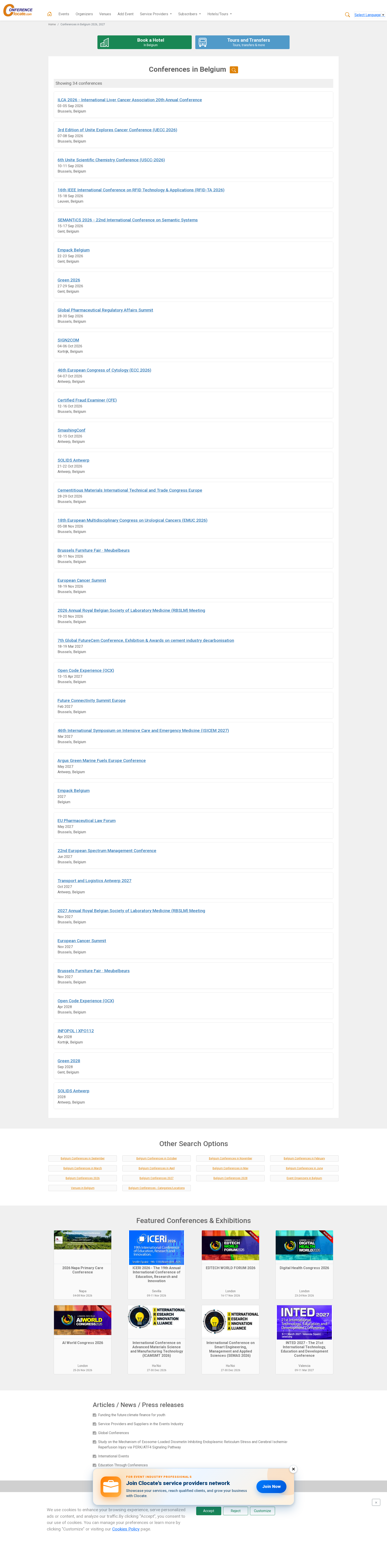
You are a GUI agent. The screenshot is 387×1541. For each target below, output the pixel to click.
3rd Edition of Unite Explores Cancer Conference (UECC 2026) (117, 129)
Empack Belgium (74, 250)
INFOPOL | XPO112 (76, 1030)
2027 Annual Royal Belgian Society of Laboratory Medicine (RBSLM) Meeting (131, 910)
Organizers (84, 14)
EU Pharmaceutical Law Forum (87, 820)
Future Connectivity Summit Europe (92, 700)
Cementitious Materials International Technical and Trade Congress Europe (130, 490)
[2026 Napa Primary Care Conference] (82, 1247)
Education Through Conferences (123, 1465)
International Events (113, 1456)
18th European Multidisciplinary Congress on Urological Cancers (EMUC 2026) (132, 520)
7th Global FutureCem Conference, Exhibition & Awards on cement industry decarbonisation (146, 640)
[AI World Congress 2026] (82, 1322)
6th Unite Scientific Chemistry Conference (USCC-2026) (111, 159)
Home (52, 24)
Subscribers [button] (188, 14)
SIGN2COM (68, 340)
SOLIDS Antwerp (73, 460)
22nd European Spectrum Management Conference (107, 850)
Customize (262, 1511)
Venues (105, 14)
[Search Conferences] (347, 15)
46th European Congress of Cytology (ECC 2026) (104, 370)
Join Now (271, 1486)
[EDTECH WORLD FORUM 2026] (230, 1247)
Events (63, 14)
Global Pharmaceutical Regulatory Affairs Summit (105, 310)
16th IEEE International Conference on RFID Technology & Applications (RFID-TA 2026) (141, 190)
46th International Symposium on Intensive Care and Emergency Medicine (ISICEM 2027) (143, 730)
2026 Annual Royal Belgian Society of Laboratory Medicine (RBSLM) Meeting (131, 610)
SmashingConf (72, 430)
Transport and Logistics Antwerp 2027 (94, 880)
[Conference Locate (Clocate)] (20, 10)
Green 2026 (69, 280)
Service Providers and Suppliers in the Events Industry (140, 1424)
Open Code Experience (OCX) (86, 670)
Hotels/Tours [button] (218, 14)
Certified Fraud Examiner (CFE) (87, 400)
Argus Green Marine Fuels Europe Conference (102, 760)
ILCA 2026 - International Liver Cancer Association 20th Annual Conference (130, 99)
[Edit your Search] (234, 69)
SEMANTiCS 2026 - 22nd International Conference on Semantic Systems (128, 220)
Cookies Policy (126, 1529)
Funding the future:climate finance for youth (131, 1415)
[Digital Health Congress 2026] (304, 1247)
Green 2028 (69, 1060)
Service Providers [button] (154, 14)
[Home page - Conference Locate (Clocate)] (49, 14)
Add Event (125, 14)
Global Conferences (113, 1433)
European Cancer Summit (82, 580)
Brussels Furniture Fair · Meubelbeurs (94, 550)
